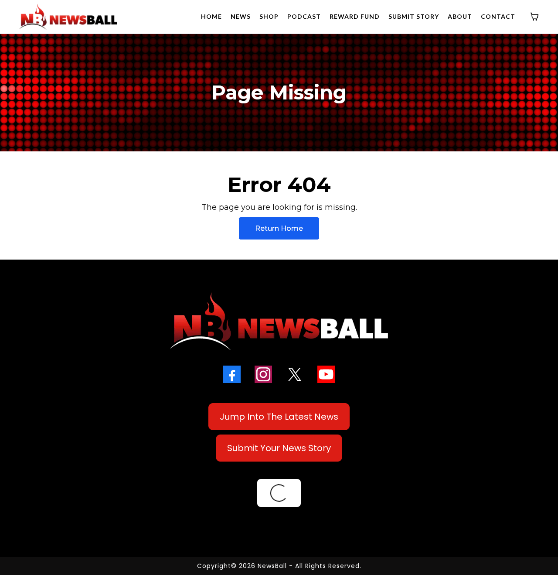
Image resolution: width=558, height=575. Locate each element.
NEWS (241, 16)
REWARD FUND (355, 16)
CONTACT (498, 16)
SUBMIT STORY (413, 16)
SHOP (269, 16)
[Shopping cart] (534, 16)
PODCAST (304, 16)
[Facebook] (232, 374)
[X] (294, 374)
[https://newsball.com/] (68, 16)
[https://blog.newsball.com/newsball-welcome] (279, 321)
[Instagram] (263, 374)
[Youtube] (326, 374)
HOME (211, 16)
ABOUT (460, 16)
